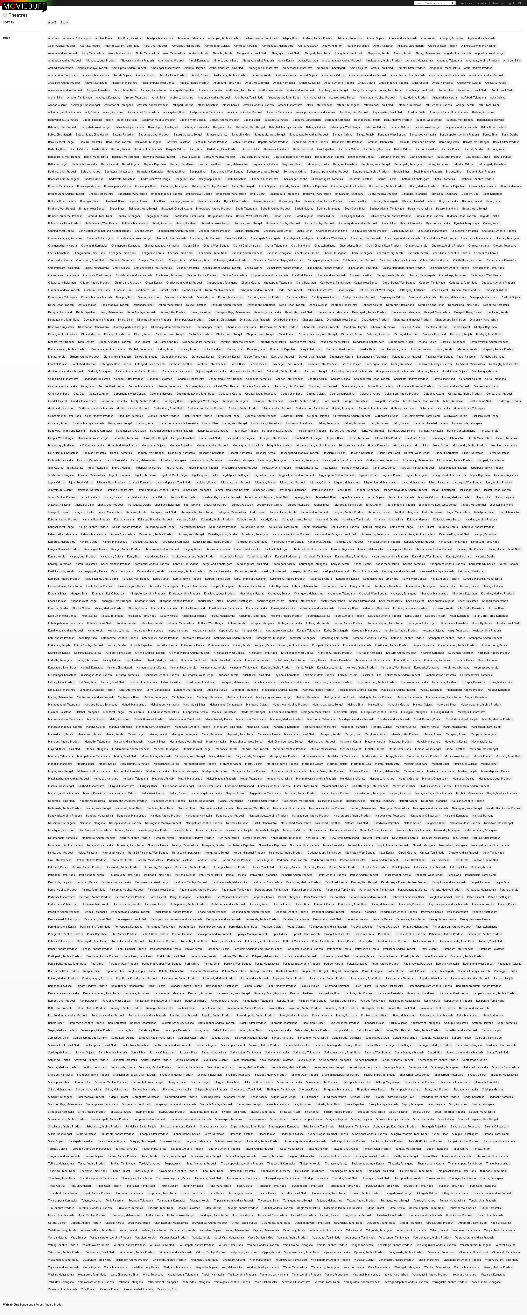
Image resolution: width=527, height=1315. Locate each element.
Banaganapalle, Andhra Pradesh (309, 134)
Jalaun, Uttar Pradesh (292, 482)
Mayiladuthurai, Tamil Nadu (64, 749)
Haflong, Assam (145, 423)
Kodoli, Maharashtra (223, 616)
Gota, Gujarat (331, 401)
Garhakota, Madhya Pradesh (411, 379)
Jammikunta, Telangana (197, 490)
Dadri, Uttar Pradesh (290, 290)
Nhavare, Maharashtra (435, 838)
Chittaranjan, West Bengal (486, 275)
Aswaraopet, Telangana (118, 105)
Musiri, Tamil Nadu (209, 786)
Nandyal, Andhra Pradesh (165, 815)
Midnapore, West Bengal (190, 756)
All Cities (53, 38)
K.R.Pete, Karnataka (432, 653)
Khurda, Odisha (137, 608)
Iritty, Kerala (330, 467)
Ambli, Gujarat (358, 68)
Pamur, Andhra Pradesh (364, 875)
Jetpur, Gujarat (376, 497)
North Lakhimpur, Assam (186, 852)
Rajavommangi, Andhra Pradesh (470, 978)
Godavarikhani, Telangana (260, 393)
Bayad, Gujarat (131, 164)
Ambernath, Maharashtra (297, 68)
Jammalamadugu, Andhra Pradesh (158, 490)
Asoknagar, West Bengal (85, 105)
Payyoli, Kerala (507, 904)
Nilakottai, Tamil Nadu (130, 845)
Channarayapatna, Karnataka (162, 245)
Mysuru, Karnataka (94, 793)
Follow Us (495, 3)
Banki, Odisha (510, 134)
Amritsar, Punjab (145, 75)
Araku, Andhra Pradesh (301, 90)
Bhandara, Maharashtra (264, 179)
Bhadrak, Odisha (93, 179)
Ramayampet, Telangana (169, 993)
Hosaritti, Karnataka (240, 453)
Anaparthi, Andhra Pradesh (64, 83)
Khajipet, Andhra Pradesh (184, 593)
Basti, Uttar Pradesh (449, 157)
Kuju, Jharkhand (134, 660)
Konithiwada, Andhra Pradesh (66, 630)
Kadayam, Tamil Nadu (164, 512)
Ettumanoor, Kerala (341, 356)
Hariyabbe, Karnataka (126, 438)
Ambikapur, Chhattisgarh (331, 68)
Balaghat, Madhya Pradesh (285, 127)
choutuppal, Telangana (278, 282)
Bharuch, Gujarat (386, 179)
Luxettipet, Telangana (245, 690)
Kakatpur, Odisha (187, 519)
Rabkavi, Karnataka (447, 963)
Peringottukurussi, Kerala (475, 919)
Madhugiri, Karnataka (209, 697)
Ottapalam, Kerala (121, 860)
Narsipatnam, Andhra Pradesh (204, 823)
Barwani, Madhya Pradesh (220, 157)
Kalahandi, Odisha (327, 519)
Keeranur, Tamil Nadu (252, 586)
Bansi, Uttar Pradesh (118, 142)
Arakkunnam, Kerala (271, 90)
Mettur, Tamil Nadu (125, 756)
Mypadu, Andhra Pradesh (63, 793)
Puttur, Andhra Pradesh (385, 963)
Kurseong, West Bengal (395, 667)
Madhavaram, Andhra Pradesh (95, 697)
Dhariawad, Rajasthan (61, 327)
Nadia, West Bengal (152, 793)
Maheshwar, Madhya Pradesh (290, 704)
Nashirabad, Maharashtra (296, 823)
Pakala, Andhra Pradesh (384, 860)
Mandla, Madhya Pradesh (497, 719)
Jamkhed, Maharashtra (120, 490)
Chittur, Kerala (153, 282)
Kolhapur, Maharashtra (180, 623)
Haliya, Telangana (328, 423)
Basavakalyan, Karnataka (254, 157)
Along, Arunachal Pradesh (258, 60)
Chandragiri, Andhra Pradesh (402, 238)
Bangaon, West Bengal (392, 134)
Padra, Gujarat (264, 860)
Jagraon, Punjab (391, 475)
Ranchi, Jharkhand (195, 1000)
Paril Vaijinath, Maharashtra (232, 897)
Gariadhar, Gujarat (470, 379)
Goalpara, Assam (99, 393)
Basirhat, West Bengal (361, 157)
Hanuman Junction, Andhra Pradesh (171, 430)
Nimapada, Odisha (213, 845)
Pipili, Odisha (280, 934)
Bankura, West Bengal (61, 142)
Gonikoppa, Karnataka (113, 401)
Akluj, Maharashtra (93, 53)
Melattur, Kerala (374, 749)
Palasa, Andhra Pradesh (343, 867)
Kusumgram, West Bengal (198, 675)
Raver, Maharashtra (211, 1008)
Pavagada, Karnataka (411, 904)
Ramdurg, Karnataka (200, 993)
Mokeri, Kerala (107, 764)
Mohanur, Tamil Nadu (508, 756)
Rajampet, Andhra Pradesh (289, 978)
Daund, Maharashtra (170, 305)
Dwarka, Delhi (367, 349)
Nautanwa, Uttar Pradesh (465, 823)
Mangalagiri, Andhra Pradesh (192, 727)
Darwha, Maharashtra (453, 297)
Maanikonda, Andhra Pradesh (280, 690)
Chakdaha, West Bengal (278, 231)
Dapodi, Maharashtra (230, 297)
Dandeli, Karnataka (149, 297)
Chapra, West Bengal (216, 245)
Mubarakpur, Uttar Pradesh (93, 771)
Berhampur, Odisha (295, 171)
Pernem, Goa (187, 926)
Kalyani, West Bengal (191, 534)
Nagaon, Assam (235, 793)
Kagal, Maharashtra (458, 512)
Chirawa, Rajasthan (361, 275)
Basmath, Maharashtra (392, 157)
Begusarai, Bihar (292, 164)
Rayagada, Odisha (373, 1008)
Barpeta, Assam (496, 149)
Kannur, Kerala (56, 556)
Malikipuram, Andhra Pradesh (379, 712)
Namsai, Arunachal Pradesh (216, 808)
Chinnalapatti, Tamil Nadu (362, 268)
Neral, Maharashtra (254, 838)
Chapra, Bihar (191, 245)
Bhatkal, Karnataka (445, 179)
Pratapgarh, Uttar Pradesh (457, 949)
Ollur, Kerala (386, 852)
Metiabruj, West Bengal (484, 749)
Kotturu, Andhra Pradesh (293, 645)
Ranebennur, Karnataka (224, 1000)
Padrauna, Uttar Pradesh (292, 860)
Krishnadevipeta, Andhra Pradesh (189, 653)
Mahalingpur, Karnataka (164, 704)
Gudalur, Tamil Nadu (480, 401)
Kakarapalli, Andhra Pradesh (155, 519)
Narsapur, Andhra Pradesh (125, 823)
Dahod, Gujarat (345, 290)
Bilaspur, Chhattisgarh (385, 201)
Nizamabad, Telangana (453, 845)
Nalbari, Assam (408, 801)
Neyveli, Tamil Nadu (375, 838)
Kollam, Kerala (237, 623)
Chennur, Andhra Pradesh (247, 253)
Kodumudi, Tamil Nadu (252, 616)
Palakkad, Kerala (58, 867)
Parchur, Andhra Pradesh (130, 897)
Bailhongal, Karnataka (196, 127)
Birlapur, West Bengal (92, 208)
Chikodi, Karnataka (188, 268)
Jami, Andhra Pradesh (499, 482)
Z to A (64, 22)
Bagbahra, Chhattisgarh (307, 120)
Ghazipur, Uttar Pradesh (323, 386)
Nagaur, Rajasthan (400, 793)
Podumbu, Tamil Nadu (194, 941)
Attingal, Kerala (465, 105)
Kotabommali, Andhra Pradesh (119, 638)
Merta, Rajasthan (455, 749)
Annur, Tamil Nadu (125, 90)
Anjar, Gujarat (420, 83)
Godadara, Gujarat (230, 393)
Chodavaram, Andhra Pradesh (184, 282)
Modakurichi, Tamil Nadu (343, 756)
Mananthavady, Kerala (218, 719)
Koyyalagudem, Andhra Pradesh (457, 645)
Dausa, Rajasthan (196, 305)
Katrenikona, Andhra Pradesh (287, 578)
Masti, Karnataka (216, 741)
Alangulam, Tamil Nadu (349, 53)
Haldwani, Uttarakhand (300, 423)
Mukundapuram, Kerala (495, 771)
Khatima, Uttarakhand (362, 601)
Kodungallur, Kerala (318, 616)
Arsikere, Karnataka (182, 97)
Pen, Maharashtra (457, 912)
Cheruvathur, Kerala (60, 260)
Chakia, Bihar (304, 231)
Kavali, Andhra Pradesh (445, 578)
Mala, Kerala (136, 712)
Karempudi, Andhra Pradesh (152, 564)
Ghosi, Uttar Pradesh (380, 386)
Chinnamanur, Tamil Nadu (488, 268)
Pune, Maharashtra (435, 956)
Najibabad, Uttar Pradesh (263, 801)
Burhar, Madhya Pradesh (320, 223)
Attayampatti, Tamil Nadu (379, 105)
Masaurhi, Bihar (156, 741)
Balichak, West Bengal (427, 127)
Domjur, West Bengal (303, 342)
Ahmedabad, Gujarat (217, 46)
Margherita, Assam (376, 734)
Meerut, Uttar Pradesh (255, 749)
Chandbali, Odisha (236, 238)
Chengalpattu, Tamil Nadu (89, 253)
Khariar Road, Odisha (210, 601)
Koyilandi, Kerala (424, 645)
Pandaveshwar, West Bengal (152, 882)
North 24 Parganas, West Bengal (148, 852)
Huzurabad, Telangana (240, 460)
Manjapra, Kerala (406, 727)
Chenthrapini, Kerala (307, 253)
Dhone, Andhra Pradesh (62, 334)
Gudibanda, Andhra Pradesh (96, 408)
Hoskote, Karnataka (361, 453)
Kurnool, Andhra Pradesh (362, 667)
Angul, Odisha (366, 83)
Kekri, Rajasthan (278, 586)
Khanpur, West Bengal (84, 601)
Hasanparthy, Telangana (240, 438)
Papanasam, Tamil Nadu (236, 889)
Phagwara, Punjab (362, 926)
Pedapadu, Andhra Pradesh (291, 912)
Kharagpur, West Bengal (116, 601)
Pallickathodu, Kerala (92, 875)
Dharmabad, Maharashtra (93, 327)
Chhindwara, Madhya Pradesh (398, 260)
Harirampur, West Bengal (93, 438)
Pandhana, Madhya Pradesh (191, 882)
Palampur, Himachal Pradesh (230, 867)
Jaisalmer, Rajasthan (506, 475)
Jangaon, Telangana (368, 490)
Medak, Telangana (97, 749)
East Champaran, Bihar (393, 349)
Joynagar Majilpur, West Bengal (438, 504)
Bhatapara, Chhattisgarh (415, 179)
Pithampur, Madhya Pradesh (446, 934)
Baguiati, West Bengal (460, 120)
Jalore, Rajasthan (439, 482)
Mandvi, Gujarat (95, 727)
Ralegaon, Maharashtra (389, 986)
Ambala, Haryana (194, 68)
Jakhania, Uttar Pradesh (111, 482)
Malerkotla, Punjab (345, 712)
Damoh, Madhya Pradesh (96, 297)
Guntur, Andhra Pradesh (197, 416)
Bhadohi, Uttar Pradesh (481, 171)
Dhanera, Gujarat (312, 319)
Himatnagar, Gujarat (154, 445)
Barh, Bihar (196, 149)
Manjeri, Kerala (430, 727)
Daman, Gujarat (439, 290)
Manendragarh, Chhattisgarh (153, 727)
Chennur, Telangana (279, 253)
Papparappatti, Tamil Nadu (271, 889)
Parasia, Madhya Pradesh (446, 889)
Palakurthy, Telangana (158, 867)
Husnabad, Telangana (173, 460)
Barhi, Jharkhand (303, 149)
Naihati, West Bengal (201, 801)
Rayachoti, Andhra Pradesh (305, 1008)
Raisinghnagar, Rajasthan (97, 978)
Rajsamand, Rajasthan (337, 986)
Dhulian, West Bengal (229, 334)
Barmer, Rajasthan (426, 149)
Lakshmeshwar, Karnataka (440, 675)
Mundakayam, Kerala (352, 778)
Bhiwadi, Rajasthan (453, 186)
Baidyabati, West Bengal (95, 127)
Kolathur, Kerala (126, 623)
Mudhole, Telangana (185, 771)
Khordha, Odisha (58, 608)
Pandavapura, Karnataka (116, 882)
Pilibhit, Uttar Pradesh (155, 934)
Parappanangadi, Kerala (412, 889)
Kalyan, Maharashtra (123, 534)
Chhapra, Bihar (177, 260)
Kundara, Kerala (464, 660)
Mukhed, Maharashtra (387, 771)
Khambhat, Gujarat (279, 593)
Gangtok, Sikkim (317, 379)
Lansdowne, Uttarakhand (201, 682)
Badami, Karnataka (483, 112)
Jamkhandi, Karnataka (89, 490)
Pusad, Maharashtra (267, 963)
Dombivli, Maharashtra (272, 342)
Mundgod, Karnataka (382, 778)
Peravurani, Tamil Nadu (410, 919)
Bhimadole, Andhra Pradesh (348, 186)
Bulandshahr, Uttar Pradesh (64, 223)
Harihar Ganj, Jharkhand (461, 430)
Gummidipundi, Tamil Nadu (64, 416)
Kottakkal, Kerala (167, 645)
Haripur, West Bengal (61, 438)
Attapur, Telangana (348, 105)
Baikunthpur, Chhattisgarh (163, 127)
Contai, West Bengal (366, 282)
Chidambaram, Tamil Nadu (64, 268)
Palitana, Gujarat (481, 867)
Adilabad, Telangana (350, 38)
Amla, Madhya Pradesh (478, 68)
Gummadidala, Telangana (469, 408)
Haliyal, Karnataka (354, 423)
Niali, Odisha (460, 838)
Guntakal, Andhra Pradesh (163, 416)
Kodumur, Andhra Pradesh (286, 616)
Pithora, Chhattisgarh (60, 941)
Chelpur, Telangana (505, 245)
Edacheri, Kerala (421, 349)
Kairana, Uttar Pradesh (96, 519)
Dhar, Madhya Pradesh (375, 319)
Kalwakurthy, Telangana (62, 534)
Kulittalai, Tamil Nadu (194, 660)
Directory (465, 3)
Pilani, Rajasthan (97, 934)
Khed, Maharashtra (390, 601)
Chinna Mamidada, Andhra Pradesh (404, 268)
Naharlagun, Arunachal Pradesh (128, 801)
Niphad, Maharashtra (360, 845)
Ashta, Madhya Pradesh (414, 97)
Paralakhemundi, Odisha (306, 889)
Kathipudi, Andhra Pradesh (64, 578)
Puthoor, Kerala (333, 963)
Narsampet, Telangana (62, 823)
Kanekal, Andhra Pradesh (419, 541)
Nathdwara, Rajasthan (387, 823)
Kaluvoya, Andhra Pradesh (478, 527)
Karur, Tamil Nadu (122, 571)
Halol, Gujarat (401, 423)
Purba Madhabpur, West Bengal (161, 963)
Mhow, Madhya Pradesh (156, 756)
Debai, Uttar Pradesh (292, 305)
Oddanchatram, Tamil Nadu (324, 852)
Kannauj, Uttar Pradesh (470, 549)
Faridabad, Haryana (492, 356)
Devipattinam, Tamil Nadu (63, 319)
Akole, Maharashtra (147, 53)
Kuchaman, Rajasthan (460, 653)
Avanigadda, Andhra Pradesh (244, 112)
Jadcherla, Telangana (61, 475)
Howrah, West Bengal (417, 453)
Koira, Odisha (413, 616)
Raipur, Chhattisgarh (442, 971)
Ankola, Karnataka (495, 83)
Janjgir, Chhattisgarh (444, 490)
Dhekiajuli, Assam (410, 327)
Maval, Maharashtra (428, 741)
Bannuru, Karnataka (90, 142)
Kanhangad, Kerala (95, 549)
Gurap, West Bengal (228, 416)
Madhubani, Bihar (182, 697)
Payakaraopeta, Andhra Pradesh (448, 904)
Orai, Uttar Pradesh (59, 860)
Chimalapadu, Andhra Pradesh (325, 268)
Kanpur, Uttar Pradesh (83, 556)
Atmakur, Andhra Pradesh (258, 105)
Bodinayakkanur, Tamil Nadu (387, 208)
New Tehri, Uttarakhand (344, 838)
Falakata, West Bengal (439, 356)
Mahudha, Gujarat (398, 704)
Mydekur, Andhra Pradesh (435, 786)
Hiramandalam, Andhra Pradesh (315, 445)
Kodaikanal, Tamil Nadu (142, 616)
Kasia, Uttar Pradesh (365, 571)
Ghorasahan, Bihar (353, 386)
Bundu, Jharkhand (186, 223)
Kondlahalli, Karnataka (454, 623)
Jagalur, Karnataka (145, 475)
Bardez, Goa (99, 149)
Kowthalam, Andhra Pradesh (392, 645)
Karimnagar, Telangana (313, 564)
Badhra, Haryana (127, 120)
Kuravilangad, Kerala (329, 667)
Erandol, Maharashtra (174, 356)
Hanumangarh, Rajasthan (131, 430)
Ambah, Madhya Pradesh (92, 68)
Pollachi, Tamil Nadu (295, 941)
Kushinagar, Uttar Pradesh (96, 675)
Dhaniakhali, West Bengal (342, 319)
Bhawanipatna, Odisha (117, 186)
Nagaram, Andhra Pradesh (301, 793)
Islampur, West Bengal (354, 467)
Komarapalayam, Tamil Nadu (385, 623)
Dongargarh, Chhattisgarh (368, 342)
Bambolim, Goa (241, 134)
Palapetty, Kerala (314, 867)
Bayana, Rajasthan (155, 164)
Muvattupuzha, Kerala (335, 786)
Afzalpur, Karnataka (451, 38)
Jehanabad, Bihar (326, 497)
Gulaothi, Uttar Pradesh (373, 408)
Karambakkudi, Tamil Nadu (351, 556)
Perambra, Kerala (357, 919)
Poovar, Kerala (194, 949)
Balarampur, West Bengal (345, 127)
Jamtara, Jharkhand (322, 490)
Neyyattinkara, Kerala (405, 838)
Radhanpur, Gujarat (509, 963)
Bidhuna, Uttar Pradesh (62, 201)
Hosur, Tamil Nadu (389, 453)
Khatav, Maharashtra (333, 601)
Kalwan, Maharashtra (93, 534)
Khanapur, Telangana (403, 593)
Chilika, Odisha (253, 268)
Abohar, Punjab (104, 38)
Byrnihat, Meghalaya (466, 223)
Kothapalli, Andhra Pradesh (407, 638)
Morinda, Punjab (337, 764)
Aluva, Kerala (286, 60)
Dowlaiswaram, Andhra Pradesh (489, 342)
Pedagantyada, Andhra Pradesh (130, 912)
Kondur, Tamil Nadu (508, 623)
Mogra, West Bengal (457, 756)
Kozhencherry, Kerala (494, 645)
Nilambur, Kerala (158, 845)
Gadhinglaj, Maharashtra (503, 364)
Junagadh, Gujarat (58, 512)
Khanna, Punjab (57, 601)
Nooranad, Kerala (113, 852)
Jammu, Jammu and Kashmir (232, 490)
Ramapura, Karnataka (136, 993)
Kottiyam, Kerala (264, 645)
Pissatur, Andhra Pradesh (410, 934)
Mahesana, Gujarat (257, 704)
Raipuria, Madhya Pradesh (474, 971)
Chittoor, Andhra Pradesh (95, 282)
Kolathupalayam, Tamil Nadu (65, 623)
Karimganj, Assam (284, 564)
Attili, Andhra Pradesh (439, 105)
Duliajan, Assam (188, 349)
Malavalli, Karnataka (224, 712)
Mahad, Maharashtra (134, 704)
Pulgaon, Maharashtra (265, 956)
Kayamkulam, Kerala (194, 586)
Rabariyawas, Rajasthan (418, 963)
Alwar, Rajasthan (308, 60)
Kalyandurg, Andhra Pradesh (156, 534)
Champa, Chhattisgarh (100, 238)
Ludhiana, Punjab (217, 690)
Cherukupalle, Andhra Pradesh (451, 253)
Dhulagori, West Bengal (170, 334)
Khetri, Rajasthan (468, 601)
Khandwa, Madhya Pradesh (497, 593)
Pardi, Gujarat (158, 897)
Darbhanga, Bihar (297, 297)
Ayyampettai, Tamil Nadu (388, 112)
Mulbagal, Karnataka (106, 778)
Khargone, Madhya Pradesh (176, 601)
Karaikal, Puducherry (287, 556)
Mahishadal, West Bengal (328, 704)
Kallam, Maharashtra (314, 527)
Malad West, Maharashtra (163, 712)
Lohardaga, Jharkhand (445, 682)
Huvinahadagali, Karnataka (206, 460)
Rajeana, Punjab (503, 978)
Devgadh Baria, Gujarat (468, 312)
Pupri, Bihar (98, 963)
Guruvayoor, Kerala (455, 416)
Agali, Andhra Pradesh (481, 38)
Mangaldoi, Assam (258, 727)
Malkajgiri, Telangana (414, 712)
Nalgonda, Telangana (434, 801)
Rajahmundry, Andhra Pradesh (180, 978)
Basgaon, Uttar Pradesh (329, 157)
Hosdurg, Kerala (266, 453)
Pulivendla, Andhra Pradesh (300, 956)
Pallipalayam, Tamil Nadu (124, 875)
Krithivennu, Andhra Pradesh (335, 653)
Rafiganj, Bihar (92, 971)
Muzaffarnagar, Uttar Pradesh (370, 786)
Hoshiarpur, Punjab (334, 453)
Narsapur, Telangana (92, 823)
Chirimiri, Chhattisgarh (422, 275)
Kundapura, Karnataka (437, 660)
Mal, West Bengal (114, 712)
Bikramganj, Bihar (289, 201)
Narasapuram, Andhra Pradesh (310, 815)
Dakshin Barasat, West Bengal (377, 290)
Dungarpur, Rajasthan (283, 349)
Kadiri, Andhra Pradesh (315, 512)
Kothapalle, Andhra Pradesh (370, 638)
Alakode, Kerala (198, 53)
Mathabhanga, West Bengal (246, 741)
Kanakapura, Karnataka (175, 541)
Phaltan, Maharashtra (416, 926)
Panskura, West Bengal (161, 889)
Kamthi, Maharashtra (115, 541)
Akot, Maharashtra (174, 53)
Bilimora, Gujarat (472, 201)
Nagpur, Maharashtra (92, 801)
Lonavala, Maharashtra (61, 690)
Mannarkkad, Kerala (89, 734)
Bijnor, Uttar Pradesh (236, 201)
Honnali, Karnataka (121, 453)
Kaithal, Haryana (124, 519)
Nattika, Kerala (412, 823)
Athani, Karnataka (208, 105)
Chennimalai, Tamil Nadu (212, 253)
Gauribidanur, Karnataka (62, 386)
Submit (480, 3)
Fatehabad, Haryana (84, 364)
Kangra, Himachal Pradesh (64, 549)
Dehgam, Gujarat (372, 305)
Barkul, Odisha (403, 149)
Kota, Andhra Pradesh (61, 638)
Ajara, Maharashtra (358, 46)
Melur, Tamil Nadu (400, 749)
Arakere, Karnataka (210, 90)
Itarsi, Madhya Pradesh (453, 467)
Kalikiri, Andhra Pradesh (126, 527)
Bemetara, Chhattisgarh (119, 171)
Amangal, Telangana (449, 60)
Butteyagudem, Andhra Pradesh (358, 223)
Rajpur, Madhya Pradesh (281, 986)
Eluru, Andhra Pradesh (117, 356)
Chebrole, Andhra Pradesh (448, 245)
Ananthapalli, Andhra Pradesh (447, 75)
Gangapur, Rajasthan (160, 379)
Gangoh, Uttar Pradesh (289, 379)
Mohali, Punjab (482, 756)
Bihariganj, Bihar (90, 201)
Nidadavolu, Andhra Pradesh (65, 845)
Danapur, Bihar (125, 297)
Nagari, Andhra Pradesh (336, 793)
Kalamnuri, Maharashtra (388, 519)
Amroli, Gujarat (200, 75)
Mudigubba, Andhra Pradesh (249, 771)
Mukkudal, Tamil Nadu (440, 771)
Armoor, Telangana (136, 97)
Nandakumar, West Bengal (253, 808)
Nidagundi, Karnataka (100, 845)
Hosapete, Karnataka (211, 453)
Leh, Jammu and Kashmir (294, 682)
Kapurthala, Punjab (231, 556)
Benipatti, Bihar (176, 171)
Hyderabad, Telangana (304, 460)
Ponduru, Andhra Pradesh (393, 941)
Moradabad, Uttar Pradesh (200, 764)
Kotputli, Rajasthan (142, 645)
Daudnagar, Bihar (143, 305)
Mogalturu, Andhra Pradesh (423, 756)
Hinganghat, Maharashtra (248, 445)
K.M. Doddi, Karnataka (471, 608)
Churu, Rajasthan (306, 282)
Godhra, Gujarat (316, 393)
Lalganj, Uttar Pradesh (61, 682)
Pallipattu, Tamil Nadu (157, 875)
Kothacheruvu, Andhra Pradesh (233, 638)
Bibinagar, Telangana (414, 194)
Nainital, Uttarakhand (230, 801)
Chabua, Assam (144, 231)
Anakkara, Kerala (286, 75)
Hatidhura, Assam (416, 438)
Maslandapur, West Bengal (186, 741)
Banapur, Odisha (342, 134)
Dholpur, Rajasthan (485, 327)
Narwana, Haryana (237, 823)
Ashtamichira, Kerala (445, 97)
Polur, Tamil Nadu (323, 941)
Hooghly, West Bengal (150, 453)
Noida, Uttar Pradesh (60, 852)
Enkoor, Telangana (146, 356)
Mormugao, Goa (361, 764)
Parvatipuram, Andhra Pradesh (368, 897)
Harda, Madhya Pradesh (311, 430)
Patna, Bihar (303, 904)
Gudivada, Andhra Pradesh (133, 408)
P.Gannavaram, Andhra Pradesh (328, 926)
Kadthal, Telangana (406, 512)
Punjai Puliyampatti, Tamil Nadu (67, 963)
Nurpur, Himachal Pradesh (249, 852)
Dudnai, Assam (165, 349)
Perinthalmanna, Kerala (62, 926)
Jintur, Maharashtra (215, 504)
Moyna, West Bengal (60, 771)
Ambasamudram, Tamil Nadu (226, 68)
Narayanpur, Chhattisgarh (425, 815)
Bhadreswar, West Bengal (155, 179)
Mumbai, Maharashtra (279, 778)
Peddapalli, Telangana (362, 912)
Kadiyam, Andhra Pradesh (348, 512)
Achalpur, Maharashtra (160, 38)
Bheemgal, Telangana (174, 186)
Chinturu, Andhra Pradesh (202, 275)
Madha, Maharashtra (60, 697)
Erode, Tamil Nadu (255, 356)
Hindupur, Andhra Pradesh (213, 445)
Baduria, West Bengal (193, 120)
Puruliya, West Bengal (237, 963)
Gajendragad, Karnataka (177, 371)
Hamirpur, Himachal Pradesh (431, 423)
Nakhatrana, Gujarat (330, 801)
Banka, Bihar (490, 134)
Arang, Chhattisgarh (364, 90)
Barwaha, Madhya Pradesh (159, 157)
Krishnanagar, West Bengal (297, 653)
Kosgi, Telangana (458, 630)
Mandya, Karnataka (120, 727)
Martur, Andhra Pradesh (128, 741)
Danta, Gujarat (205, 297)
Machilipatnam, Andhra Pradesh (357, 690)
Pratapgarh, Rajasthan (491, 949)
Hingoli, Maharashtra (279, 445)
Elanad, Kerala (56, 356)
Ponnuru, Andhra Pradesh (97, 949)
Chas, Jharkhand (300, 245)
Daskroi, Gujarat (511, 297)
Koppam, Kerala (228, 630)
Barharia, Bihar (251, 149)
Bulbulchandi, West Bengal (101, 223)
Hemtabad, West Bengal (123, 445)
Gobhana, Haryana (161, 393)
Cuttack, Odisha (169, 290)
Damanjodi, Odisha (496, 290)
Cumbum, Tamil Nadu (97, 290)
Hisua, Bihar (422, 445)
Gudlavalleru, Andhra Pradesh (206, 408)
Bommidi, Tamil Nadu (100, 216)
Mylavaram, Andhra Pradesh (472, 786)
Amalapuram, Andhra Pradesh (384, 60)
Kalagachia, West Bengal (297, 519)
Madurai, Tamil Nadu (409, 697)
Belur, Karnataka (90, 171)
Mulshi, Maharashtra (190, 778)
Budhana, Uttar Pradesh (461, 216)
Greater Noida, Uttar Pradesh (421, 401)
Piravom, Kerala (364, 934)
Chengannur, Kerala (152, 253)
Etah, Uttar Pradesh (283, 356)
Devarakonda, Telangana (333, 312)
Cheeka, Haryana (478, 245)
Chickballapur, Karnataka (468, 260)
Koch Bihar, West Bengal (62, 616)
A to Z (52, 22)
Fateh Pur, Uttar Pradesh (211, 364)
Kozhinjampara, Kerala (87, 653)
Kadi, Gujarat (257, 512)
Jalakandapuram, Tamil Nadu (173, 482)
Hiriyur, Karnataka (378, 445)
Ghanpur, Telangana (169, 386)
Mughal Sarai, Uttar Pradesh (327, 771)
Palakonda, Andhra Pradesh (123, 867)
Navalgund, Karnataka (61, 830)
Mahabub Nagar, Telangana (100, 704)
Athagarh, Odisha (183, 105)
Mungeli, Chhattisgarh (435, 778)
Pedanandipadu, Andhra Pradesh (250, 912)
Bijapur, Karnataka (209, 201)
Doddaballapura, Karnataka (199, 342)
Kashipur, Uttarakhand (336, 571)
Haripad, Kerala (489, 430)
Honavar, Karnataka (94, 453)
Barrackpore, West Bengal (64, 157)
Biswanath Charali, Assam (176, 208)
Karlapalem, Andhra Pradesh (447, 564)
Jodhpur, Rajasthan (242, 504)
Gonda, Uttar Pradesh (499, 393)
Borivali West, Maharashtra (252, 216)
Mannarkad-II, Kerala (60, 734)
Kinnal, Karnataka (256, 608)
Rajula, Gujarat (362, 986)
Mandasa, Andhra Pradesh (394, 719)
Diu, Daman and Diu (166, 342)
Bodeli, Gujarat (304, 208)
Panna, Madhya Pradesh (62, 889)
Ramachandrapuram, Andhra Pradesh (478, 986)
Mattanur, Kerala (375, 741)
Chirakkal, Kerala (302, 275)
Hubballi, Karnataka (446, 453)
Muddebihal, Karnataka (128, 771)
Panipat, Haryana (480, 882)
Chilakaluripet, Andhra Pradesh (222, 268)
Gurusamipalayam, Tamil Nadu (421, 416)
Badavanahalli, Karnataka (63, 120)
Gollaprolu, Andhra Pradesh (465, 393)
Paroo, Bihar (337, 897)
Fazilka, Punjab (259, 364)
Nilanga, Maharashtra (185, 845)
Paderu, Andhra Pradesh (236, 860)
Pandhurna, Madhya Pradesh (303, 882)
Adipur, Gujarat (376, 38)
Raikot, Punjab (417, 971)
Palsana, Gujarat (185, 875)
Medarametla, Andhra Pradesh (130, 749)
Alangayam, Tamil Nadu (286, 53)
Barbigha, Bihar (57, 149)
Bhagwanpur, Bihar (210, 179)
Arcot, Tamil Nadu (502, 90)
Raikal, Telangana (372, 971)
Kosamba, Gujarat (433, 630)
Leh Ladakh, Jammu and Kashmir (333, 682)
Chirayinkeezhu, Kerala (390, 275)
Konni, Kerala (96, 630)
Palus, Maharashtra (210, 875)
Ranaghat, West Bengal (117, 1000)
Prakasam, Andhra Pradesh (399, 949)
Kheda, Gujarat (415, 601)
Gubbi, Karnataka (453, 401)
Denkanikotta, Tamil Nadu (463, 305)
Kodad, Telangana (112, 616)
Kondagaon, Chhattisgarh (422, 623)
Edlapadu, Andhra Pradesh (498, 349)
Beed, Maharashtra (236, 164)
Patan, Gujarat (475, 897)
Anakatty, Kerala (262, 75)
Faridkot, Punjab (58, 364)
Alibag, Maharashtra (428, 53)
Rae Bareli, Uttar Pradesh (63, 971)
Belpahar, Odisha (463, 164)
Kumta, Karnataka (340, 660)
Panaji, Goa (454, 875)
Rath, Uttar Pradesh (60, 1008)
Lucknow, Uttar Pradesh (188, 690)
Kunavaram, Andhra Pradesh (373, 660)
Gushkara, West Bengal (485, 416)
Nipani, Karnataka (333, 845)
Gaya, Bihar (88, 386)
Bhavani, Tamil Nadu (60, 186)
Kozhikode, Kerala (59, 653)
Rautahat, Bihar (187, 1008)
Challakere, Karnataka (464, 231)
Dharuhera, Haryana (355, 327)
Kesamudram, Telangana (420, 586)
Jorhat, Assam (374, 504)
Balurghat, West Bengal (188, 134)
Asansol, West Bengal (342, 97)
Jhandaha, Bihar (85, 504)
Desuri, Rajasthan (201, 312)
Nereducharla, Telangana (286, 838)
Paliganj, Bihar (458, 867)
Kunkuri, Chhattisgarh (120, 667)
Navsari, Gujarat (124, 830)
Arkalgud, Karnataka (108, 97)
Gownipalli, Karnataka (386, 401)
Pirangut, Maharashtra (337, 934)
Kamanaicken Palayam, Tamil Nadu (336, 534)
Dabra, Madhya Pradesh (219, 290)
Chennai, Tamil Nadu (180, 253)
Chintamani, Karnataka (169, 275)
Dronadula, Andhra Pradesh (108, 349)
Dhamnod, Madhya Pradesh (154, 319)
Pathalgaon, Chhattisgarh (63, 904)
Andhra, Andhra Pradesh (194, 83)
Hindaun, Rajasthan (181, 445)
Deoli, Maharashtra (111, 312)
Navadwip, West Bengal (498, 823)
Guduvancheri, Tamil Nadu (312, 408)
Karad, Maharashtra (259, 556)
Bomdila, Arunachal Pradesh (65, 216)
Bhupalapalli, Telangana (284, 194)
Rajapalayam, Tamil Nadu (366, 978)
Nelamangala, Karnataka (63, 838)
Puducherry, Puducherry (138, 956)
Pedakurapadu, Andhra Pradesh (173, 912)
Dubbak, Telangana (141, 349)
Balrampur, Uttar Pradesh (154, 134)
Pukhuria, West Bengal (234, 956)
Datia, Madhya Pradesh (115, 305)
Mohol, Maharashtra (60, 764)
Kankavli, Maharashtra (247, 549)
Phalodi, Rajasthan (388, 926)
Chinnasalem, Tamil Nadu (63, 275)
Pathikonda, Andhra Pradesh (228, 904)
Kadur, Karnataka (432, 512)
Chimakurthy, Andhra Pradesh (284, 268)
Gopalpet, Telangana (235, 401)
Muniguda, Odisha (463, 778)
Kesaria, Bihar (448, 586)
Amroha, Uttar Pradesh (173, 75)
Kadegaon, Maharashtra (231, 512)
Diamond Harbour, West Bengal (318, 334)
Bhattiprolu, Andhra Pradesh (477, 179)
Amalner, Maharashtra (419, 60)
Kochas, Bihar (496, 608)
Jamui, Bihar (344, 490)
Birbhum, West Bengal (61, 208)
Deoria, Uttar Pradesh (173, 312)
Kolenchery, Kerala (151, 623)
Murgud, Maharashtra (121, 786)
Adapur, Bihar (290, 38)
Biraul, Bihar (493, 201)
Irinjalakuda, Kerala (306, 467)
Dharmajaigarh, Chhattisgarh (130, 327)
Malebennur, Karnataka (283, 712)
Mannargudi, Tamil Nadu (486, 727)
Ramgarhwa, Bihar (329, 993)
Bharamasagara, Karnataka (327, 179)
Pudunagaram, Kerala (204, 956)
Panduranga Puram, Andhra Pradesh (404, 882)
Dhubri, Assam (142, 334)
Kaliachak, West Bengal (447, 519)
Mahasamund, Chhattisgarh (226, 704)
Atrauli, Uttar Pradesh (319, 105)
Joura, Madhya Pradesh (401, 504)
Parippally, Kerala (263, 897)
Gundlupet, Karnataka (130, 416)
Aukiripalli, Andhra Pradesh (64, 112)
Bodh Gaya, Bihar (355, 208)
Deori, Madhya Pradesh (141, 312)
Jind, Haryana (192, 504)
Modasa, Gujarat (372, 756)
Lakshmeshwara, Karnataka (476, 675)
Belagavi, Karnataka (345, 164)
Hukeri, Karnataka (472, 453)
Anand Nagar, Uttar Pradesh (408, 75)
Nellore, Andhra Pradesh (135, 838)
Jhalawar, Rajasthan (59, 504)
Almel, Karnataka (199, 60)
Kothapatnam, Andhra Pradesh (446, 638)
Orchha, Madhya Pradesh (91, 860)
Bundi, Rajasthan (162, 223)
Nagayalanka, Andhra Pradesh (433, 793)
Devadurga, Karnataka (267, 312)
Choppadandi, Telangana (222, 282)
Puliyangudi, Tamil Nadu (335, 956)
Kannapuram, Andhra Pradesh (434, 549)
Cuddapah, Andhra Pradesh (498, 282)
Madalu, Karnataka (431, 690)
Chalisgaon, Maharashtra (432, 231)
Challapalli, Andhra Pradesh (499, 231)
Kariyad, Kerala (340, 564)
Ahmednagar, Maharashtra (278, 46)
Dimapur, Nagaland (434, 334)
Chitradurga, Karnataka (452, 275)
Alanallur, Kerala (222, 53)
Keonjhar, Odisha (360, 586)
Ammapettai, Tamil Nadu (63, 75)
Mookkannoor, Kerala (166, 764)
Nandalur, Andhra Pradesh (289, 808)
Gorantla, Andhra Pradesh (303, 401)
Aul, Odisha (92, 112)
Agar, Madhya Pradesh (62, 46)
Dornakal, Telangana (453, 342)
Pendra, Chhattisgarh (484, 912)
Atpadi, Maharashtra (290, 105)
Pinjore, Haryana (182, 934)
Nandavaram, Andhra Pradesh (327, 808)
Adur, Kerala (428, 38)
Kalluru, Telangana (374, 527)
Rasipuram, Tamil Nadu (490, 1000)
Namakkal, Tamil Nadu (128, 808)
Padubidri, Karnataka (323, 860)
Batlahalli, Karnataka (84, 164)
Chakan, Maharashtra (247, 231)
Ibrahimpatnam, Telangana (382, 460)
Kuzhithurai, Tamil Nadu (257, 675)
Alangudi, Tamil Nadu (318, 53)
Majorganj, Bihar (446, 704)
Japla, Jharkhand (90, 497)
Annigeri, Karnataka (98, 90)
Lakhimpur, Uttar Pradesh (318, 675)
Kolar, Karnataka (459, 616)
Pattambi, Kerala (324, 904)
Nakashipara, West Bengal (298, 801)
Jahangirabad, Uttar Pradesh (449, 475)
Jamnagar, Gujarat (263, 490)
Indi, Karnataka (174, 467)
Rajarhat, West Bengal (433, 978)
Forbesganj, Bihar (376, 364)
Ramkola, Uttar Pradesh (359, 993)
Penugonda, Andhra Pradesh (223, 919)
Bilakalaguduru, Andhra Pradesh (323, 201)
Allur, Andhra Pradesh (171, 60)
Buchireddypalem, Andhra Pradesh (390, 216)
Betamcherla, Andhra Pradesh (371, 171)
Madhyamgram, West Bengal (273, 697)
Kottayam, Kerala (218, 645)
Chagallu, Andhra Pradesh (214, 231)
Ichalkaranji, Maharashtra (418, 460)
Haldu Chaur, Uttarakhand (266, 423)
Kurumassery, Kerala (486, 667)
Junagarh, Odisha (84, 512)
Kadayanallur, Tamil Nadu (197, 512)
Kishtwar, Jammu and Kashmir (411, 608)
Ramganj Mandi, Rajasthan (270, 993)
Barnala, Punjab (451, 149)
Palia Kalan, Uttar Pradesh (430, 867)
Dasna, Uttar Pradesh (61, 305)
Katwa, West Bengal (414, 578)
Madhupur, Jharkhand (239, 697)
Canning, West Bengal (61, 231)
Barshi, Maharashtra (96, 157)
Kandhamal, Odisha (319, 541)
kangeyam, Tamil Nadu (485, 541)
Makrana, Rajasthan (59, 712)
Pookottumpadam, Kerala (165, 949)
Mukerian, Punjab (359, 771)
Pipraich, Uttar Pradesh (306, 934)
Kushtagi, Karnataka (128, 675)
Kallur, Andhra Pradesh (345, 527)
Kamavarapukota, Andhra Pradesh (414, 534)
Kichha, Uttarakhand (193, 608)
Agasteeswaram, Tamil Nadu (122, 46)
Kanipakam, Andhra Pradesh (163, 549)
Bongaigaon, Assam (157, 216)
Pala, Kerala (461, 860)
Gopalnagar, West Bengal (203, 401)
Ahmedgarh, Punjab (246, 46)
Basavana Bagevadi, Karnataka (292, 157)
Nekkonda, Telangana (447, 830)
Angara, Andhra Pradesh (339, 83)
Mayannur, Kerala (481, 741)
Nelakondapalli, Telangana (481, 830)
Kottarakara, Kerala (192, 645)
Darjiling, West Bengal (325, 297)
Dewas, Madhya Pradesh (99, 319)
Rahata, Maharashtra (171, 971)
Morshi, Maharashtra (387, 764)
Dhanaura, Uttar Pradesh (255, 319)
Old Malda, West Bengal (360, 852)
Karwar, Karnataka (220, 571)
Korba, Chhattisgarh (336, 630)
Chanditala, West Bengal (332, 238)
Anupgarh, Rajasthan (182, 90)
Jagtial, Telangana (416, 475)
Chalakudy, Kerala (402, 231)
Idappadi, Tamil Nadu (491, 460)
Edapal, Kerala (443, 349)
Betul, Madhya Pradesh (428, 171)
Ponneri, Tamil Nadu (491, 941)
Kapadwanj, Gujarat (156, 556)
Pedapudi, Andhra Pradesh (328, 912)
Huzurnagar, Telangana (272, 460)
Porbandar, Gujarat (218, 949)
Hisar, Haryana (402, 445)
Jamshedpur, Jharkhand (292, 490)
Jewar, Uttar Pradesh (401, 497)
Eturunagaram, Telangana (372, 356)
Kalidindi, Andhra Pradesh (481, 519)
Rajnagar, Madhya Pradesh (186, 986)
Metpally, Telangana (60, 756)
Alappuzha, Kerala (378, 53)
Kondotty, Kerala (482, 623)
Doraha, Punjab (427, 342)
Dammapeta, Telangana (62, 297)
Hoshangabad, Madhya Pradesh (299, 453)
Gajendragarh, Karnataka (211, 371)
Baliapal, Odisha (399, 127)
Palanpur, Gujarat (290, 867)
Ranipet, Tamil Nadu (372, 1000)
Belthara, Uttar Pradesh (62, 171)
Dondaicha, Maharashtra (334, 342)
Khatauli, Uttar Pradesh (302, 601)
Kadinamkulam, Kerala (283, 512)
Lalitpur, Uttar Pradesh (143, 682)
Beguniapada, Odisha (265, 164)
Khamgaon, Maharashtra (309, 593)
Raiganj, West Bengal (315, 971)
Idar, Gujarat (55, 467)
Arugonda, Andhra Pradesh (214, 97)
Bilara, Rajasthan (357, 201)
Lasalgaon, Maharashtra (234, 682)
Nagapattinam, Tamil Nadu (265, 793)
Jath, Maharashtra (137, 497)
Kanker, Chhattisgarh (277, 549)
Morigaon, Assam (312, 764)
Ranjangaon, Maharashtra (404, 1000)
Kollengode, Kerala (318, 623)
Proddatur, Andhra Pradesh (102, 956)
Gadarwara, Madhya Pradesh (434, 364)
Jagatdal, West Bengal (174, 475)
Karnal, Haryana (509, 564)
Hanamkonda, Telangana (467, 423)
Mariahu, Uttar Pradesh (405, 734)
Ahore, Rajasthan (308, 46)
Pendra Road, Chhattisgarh (64, 919)
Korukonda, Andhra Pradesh (401, 630)
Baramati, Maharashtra (380, 142)
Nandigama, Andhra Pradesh (430, 808)
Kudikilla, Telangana (60, 660)
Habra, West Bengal (120, 423)
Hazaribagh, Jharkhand (61, 445)
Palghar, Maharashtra (375, 867)
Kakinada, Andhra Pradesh (217, 519)
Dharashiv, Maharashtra (484, 319)
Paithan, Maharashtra (352, 860)
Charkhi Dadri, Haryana (247, 245)
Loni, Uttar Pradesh (130, 690)
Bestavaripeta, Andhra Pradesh (330, 171)
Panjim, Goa (502, 882)
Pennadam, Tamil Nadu (98, 919)
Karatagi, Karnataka (59, 564)
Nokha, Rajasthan (88, 852)
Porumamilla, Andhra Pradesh (305, 949)
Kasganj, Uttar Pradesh (304, 571)
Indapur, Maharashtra (148, 467)
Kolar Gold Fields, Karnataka (490, 616)
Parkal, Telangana (289, 897)
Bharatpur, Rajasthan (360, 179)
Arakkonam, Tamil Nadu (240, 90)
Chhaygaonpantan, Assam (323, 260)
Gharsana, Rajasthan (198, 386)
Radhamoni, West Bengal (478, 963)
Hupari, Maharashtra (143, 460)
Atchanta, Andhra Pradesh (152, 105)
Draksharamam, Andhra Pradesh (67, 349)
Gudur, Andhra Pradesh (277, 408)
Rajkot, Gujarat (156, 986)
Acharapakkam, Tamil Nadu (261, 38)
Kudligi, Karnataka (87, 660)
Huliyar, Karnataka (498, 453)
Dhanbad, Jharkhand (286, 319)
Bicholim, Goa (470, 194)
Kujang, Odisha (112, 660)
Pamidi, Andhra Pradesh (331, 875)
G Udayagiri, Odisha (509, 401)
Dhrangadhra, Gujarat (117, 334)
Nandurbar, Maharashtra (131, 815)
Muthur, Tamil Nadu (306, 786)
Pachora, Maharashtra (150, 860)
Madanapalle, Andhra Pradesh (465, 690)
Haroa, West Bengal (155, 438)
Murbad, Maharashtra (91, 786)
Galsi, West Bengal (315, 371)
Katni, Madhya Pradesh (187, 578)
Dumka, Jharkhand (212, 349)
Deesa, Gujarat (318, 305)
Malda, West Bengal (253, 712)
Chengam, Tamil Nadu (122, 253)
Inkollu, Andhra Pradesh (276, 467)
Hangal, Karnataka (101, 430)
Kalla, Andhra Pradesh (222, 527)
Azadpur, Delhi (416, 112)
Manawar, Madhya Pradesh (286, 719)
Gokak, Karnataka (370, 393)
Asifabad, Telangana (473, 97)
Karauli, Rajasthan (86, 564)
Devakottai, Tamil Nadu (299, 312)
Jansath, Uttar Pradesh (497, 490)
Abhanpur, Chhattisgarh (77, 38)
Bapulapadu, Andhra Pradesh (310, 142)
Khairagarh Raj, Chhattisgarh (109, 593)
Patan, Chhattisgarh (499, 897)
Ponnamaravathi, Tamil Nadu (457, 941)
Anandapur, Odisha (333, 75)
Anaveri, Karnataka (96, 83)
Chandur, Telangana (507, 238)
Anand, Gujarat (309, 75)
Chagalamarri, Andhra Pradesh (176, 231)
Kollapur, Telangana (262, 623)
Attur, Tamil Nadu (489, 105)
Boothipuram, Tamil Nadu (188, 216)
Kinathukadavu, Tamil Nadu (225, 608)
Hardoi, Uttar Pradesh (343, 430)
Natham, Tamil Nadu (357, 823)
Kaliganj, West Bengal (61, 527)
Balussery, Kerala (216, 134)
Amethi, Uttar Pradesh (412, 68)
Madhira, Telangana (156, 697)
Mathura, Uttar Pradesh (322, 741)
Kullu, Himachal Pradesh (226, 660)
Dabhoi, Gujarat (191, 290)
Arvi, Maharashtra (314, 97)
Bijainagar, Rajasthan (182, 201)
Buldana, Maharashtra (135, 223)
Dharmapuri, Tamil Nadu (241, 327)
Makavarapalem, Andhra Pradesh (481, 704)
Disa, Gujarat (142, 342)
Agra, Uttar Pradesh (156, 46)
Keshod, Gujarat (469, 586)
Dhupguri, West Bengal (260, 334)
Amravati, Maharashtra (95, 75)
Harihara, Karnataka (431, 430)
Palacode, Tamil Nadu (486, 860)
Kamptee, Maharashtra (62, 541)
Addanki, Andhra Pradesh (318, 38)
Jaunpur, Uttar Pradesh (184, 497)
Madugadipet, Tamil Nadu (339, 697)
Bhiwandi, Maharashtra (482, 186)
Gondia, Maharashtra (83, 401)
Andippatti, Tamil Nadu (227, 83)
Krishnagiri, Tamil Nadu (263, 653)
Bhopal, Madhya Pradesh (166, 194)
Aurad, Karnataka (113, 112)
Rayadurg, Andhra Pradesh (341, 1008)
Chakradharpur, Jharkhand (331, 231)
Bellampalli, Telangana (408, 164)
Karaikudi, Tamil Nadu (317, 556)
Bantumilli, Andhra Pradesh (211, 142)
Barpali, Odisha (474, 149)
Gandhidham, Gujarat (455, 371)
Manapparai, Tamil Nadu (251, 719)
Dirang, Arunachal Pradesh (115, 342)
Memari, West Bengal (428, 749)
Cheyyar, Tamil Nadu (151, 260)
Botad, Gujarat (304, 216)
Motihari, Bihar (440, 764)
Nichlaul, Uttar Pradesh (486, 838)
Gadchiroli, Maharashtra (470, 364)
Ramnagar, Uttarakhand (421, 993)
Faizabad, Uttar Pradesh (407, 356)
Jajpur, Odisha (56, 482)
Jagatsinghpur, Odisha (205, 475)
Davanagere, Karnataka (261, 305)
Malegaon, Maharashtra (315, 712)
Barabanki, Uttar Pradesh (347, 142)
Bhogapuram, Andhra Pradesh (66, 194)
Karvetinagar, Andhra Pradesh (187, 571)
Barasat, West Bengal (476, 142)
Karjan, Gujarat (362, 564)
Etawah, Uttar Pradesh (312, 356)
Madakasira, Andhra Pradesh (398, 690)
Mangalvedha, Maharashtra (319, 727)
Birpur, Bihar (117, 208)
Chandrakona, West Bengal (440, 238)
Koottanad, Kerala (118, 630)
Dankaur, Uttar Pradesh (179, 297)
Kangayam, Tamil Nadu (453, 541)
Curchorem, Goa (145, 290)
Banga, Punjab (365, 134)
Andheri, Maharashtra (124, 83)
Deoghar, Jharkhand (60, 312)
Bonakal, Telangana (129, 216)
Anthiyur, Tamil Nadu (153, 90)
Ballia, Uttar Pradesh (493, 127)
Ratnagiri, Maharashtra (159, 1008)
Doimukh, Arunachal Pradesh (237, 342)
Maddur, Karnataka (499, 690)
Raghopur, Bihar (114, 971)
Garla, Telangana (495, 379)
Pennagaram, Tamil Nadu (132, 919)
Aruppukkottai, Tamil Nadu (284, 97)
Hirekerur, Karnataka (351, 445)
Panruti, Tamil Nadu (93, 889)
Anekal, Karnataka (284, 83)
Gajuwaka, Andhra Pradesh (246, 371)
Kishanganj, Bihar (348, 608)
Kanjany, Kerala (193, 549)
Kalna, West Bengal (402, 527)
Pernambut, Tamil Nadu (161, 926)
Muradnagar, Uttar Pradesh (495, 778)
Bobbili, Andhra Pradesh (275, 208)
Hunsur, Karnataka (116, 460)
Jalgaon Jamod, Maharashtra (381, 482)
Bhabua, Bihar (454, 171)
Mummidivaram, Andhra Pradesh (316, 778)
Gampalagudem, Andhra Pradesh (351, 371)
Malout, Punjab (96, 719)
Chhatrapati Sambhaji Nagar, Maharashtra (278, 260)
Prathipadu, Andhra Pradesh (65, 956)
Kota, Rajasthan (88, 638)
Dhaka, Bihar (125, 319)
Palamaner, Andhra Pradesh (192, 867)
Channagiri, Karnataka (94, 245)
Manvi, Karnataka (212, 734)
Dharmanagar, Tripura (209, 327)
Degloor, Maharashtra (344, 305)
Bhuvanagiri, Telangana (349, 194)
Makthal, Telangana (87, 712)
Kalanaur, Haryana (418, 519)
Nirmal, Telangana (424, 845)
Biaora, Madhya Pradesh (383, 194)
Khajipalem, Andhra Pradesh (148, 593)
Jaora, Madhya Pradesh (62, 497)
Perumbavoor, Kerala (212, 926)
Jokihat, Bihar (321, 504)
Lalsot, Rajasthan (171, 682)
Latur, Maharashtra (264, 682)
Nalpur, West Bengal (98, 808)
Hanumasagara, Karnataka (212, 430)
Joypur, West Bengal (474, 504)
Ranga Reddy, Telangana (258, 1000)
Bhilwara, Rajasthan (315, 186)
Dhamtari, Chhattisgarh (222, 319)
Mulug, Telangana (251, 778)
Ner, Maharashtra (228, 838)
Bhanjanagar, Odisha (295, 179)
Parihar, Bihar (203, 897)
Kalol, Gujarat (426, 527)
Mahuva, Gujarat (423, 704)
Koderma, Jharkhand (194, 616)
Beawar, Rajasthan (209, 164)
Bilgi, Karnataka (448, 201)
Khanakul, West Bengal (373, 593)
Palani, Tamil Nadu (264, 867)
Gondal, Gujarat (57, 401)
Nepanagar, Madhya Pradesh (196, 838)
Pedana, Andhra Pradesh (211, 912)
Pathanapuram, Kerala (127, 904)
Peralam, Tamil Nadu (296, 919)
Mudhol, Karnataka (157, 771)
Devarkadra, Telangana (406, 312)
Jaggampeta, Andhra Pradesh (336, 475)
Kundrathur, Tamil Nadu (62, 667)
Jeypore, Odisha (428, 497)
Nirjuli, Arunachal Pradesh (393, 845)
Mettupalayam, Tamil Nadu (93, 756)
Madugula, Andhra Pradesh (375, 697)
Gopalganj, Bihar (173, 401)
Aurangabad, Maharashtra (143, 112)
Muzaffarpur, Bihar (404, 786)
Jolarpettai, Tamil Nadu (348, 504)
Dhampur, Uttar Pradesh (189, 319)
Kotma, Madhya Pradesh (89, 645)
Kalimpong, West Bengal (160, 527)
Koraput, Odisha (252, 630)
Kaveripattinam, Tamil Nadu (65, 586)
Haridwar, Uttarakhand (401, 430)
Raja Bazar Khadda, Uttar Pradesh (136, 978)
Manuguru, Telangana (184, 734)
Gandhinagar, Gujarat (484, 371)
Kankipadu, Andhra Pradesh (310, 549)
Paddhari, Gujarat (207, 860)
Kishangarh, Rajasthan (376, 608)
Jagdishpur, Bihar (265, 475)
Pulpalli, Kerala (388, 956)
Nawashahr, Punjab (267, 830)
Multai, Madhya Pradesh (221, 778)
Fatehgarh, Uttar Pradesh (115, 364)
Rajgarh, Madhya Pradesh (91, 986)
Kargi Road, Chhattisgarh (217, 564)
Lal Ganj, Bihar (88, 682)
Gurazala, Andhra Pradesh (260, 416)
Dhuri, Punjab (286, 334)
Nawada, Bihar (183, 830)
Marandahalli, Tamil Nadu (299, 734)
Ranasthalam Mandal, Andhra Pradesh (158, 1000)
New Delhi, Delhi (316, 838)
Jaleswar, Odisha (320, 482)
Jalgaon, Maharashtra (347, 482)
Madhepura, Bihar (128, 697)
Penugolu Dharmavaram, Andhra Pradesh (177, 919)
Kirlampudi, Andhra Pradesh (317, 608)
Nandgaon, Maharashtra (394, 808)
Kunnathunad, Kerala (213, 667)
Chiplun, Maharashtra (234, 275)
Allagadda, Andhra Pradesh (65, 60)
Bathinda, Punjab (58, 164)
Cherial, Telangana (335, 253)
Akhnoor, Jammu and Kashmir (479, 46)
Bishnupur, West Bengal (143, 208)
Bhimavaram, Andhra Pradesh (387, 186)
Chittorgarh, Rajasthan (128, 282)
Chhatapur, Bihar (200, 260)
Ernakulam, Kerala (229, 356)
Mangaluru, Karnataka (286, 727)
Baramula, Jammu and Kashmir (416, 142)
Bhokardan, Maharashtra (132, 194)
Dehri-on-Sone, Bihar (431, 305)
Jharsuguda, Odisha (139, 504)
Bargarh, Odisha (175, 149)
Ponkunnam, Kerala (424, 941)
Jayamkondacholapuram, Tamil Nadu (267, 497)
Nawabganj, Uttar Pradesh (154, 830)
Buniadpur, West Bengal (216, 223)
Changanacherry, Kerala (62, 245)
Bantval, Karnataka (243, 142)
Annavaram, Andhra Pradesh (65, 90)
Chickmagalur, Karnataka (501, 260)
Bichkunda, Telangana (444, 194)
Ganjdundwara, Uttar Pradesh (372, 379)
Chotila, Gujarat (250, 282)
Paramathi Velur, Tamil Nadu (376, 889)
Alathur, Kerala (402, 53)
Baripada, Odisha (349, 149)
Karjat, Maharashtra (387, 564)
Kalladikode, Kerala (252, 527)
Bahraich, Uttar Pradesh (62, 127)
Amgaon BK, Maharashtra (444, 68)
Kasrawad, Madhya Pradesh (437, 571)
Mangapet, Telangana (354, 727)
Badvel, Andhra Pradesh (224, 120)
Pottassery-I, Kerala (367, 949)
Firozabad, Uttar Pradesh (322, 364)
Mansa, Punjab (136, 734)
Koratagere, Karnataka (279, 630)
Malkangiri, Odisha (442, 712)
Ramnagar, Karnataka (390, 993)
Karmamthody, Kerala (482, 564)
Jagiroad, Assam (368, 475)
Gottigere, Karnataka (355, 401)
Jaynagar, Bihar (303, 497)
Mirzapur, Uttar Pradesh (283, 756)
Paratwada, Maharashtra (481, 889)
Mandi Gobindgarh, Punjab (462, 719)
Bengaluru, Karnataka (150, 171)
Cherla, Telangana (362, 253)
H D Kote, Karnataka (92, 445)
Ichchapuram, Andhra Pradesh (455, 460)
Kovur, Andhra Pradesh (357, 645)
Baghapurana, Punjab (367, 120)
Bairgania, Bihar (222, 127)
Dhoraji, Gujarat (90, 334)
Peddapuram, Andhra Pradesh (398, 912)
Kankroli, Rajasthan (342, 549)
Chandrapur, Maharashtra (476, 238)
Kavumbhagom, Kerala (131, 586)
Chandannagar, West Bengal (134, 238)
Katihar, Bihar (161, 578)
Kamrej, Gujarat (89, 541)
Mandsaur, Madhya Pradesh (65, 727)
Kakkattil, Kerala (247, 519)
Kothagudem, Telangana (270, 638)
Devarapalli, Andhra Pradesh (369, 312)
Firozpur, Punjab (351, 364)
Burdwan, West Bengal (248, 223)
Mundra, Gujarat (408, 778)
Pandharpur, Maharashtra (267, 882)
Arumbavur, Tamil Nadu (249, 97)
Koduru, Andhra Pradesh (349, 616)
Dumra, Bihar (235, 349)
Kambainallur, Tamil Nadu (454, 534)
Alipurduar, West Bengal (489, 53)
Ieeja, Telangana (97, 467)
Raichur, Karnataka (287, 971)
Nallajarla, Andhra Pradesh (467, 801)
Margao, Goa (352, 734)
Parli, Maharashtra (315, 897)
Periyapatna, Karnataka (128, 926)
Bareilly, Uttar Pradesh (148, 149)
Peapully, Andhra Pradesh (63, 912)
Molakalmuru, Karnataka (134, 764)
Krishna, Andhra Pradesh (150, 653)
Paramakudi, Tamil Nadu (340, 889)
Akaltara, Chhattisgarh (411, 46)
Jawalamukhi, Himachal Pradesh (221, 497)
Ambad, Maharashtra (60, 68)
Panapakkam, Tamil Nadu (480, 875)
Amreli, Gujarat (123, 75)
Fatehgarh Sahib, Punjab (150, 364)
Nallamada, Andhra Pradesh (65, 808)
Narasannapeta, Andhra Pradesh (268, 815)
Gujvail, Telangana (343, 408)
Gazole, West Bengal (112, 386)
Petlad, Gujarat (295, 926)
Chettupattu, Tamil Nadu (90, 260)
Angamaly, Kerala (309, 83)
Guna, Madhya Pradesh (99, 416)
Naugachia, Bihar (435, 823)
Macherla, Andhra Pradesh (318, 690)
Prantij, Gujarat (428, 949)
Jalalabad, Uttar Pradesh (236, 482)
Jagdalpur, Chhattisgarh (236, 475)
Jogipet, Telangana (298, 504)
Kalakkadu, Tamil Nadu (356, 519)
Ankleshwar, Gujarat (469, 83)
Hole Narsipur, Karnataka (63, 453)
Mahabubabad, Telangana (64, 704)
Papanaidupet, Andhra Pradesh (198, 889)
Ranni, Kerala (432, 1000)
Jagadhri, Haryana (120, 475)
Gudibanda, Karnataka (61, 408)
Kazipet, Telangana (222, 586)
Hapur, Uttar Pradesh (245, 430)
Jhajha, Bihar (483, 497)
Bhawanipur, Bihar (145, 186)
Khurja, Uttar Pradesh (164, 608)
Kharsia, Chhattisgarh (239, 601)
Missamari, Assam (313, 756)
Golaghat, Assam (434, 393)
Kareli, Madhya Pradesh (115, 564)
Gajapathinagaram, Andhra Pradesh (136, 371)
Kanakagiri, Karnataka (144, 541)
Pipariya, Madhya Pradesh (252, 934)
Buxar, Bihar (389, 223)
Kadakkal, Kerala (136, 512)
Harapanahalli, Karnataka (277, 430)
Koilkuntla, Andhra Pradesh (384, 616)
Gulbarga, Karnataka (403, 408)
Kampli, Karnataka (485, 534)
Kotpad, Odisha (117, 645)
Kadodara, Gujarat (379, 512)
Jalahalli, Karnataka (140, 482)
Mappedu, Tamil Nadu (240, 734)
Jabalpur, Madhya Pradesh (487, 467)
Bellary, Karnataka (438, 164)
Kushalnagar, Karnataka (62, 675)
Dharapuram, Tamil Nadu (450, 319)
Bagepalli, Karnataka (337, 120)
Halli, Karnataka (379, 423)
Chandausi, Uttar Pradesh (205, 238)
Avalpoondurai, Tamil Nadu (206, 112)
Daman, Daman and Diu (466, 290)
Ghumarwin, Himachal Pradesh (415, 386)
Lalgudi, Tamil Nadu (113, 682)
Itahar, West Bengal (384, 467)
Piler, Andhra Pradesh (124, 934)
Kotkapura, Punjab (59, 645)
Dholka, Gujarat (461, 327)
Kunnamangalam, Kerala (151, 667)
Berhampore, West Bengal (263, 171)
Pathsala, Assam (259, 904)
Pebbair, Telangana (95, 912)
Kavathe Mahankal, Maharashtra (482, 578)
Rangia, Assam (285, 1000)
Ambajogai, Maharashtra (165, 68)
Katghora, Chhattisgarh (471, 571)
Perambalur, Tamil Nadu (327, 919)
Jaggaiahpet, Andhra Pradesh (297, 475)
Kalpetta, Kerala (448, 527)
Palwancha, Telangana (263, 875)
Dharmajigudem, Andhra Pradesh (171, 327)
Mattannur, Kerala (350, 741)
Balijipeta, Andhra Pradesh (461, 127)
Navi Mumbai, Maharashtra (95, 830)
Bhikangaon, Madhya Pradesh (209, 186)
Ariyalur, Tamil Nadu (79, 97)
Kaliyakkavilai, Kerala (192, 527)
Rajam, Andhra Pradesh (254, 978)
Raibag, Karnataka (261, 971)
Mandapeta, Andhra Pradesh (356, 719)
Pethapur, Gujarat (272, 926)
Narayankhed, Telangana (390, 815)
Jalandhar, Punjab (265, 482)
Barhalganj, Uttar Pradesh (222, 149)
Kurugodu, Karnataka (426, 667)
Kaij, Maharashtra (509, 512)
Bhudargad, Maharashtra (231, 194)
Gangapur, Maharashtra (190, 379)
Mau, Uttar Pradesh (400, 741)
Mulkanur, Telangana (135, 778)
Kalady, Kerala (269, 519)
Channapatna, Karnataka (125, 245)
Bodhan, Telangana (328, 208)
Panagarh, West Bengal (429, 875)
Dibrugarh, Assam (352, 334)
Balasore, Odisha (375, 127)
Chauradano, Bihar (351, 245)
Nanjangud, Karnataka (199, 815)
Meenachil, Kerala (226, 749)
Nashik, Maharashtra (265, 823)
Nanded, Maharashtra (363, 808)
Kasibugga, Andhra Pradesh (399, 571)
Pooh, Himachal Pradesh (131, 949)
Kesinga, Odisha (493, 586)
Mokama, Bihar (85, 764)
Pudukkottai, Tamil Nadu (171, 956)
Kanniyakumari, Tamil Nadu (505, 549)
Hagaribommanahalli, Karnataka (179, 423)
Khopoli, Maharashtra (495, 601)
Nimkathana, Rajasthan (272, 845)
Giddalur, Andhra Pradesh (454, 386)
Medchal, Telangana (166, 749)
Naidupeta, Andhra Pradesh (168, 801)
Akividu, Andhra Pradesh (63, 53)
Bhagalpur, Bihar (185, 179)
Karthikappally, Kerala (61, 571)
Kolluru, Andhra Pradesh (348, 623)
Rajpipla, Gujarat (252, 986)
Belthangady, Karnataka (492, 164)
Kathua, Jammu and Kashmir (101, 578)
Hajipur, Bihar (210, 423)
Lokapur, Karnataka (474, 682)
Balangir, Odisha (316, 127)
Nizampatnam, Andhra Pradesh (490, 845)
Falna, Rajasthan (466, 356)
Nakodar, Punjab (356, 801)
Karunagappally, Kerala (93, 571)
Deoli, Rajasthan (86, 312)
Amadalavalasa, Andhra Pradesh (341, 60)
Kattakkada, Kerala (321, 578)
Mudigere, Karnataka (214, 771)
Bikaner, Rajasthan (264, 201)
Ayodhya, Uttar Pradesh (354, 112)
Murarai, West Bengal (61, 786)
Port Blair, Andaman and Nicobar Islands (258, 949)
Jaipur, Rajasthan (480, 475)
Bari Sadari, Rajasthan (377, 149)
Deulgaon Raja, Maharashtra (233, 312)
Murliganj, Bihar (148, 786)
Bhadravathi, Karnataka (121, 179)
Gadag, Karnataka (401, 364)
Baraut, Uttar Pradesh (506, 142)
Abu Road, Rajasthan (130, 38)
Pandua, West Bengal (364, 882)
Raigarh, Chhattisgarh (345, 971)
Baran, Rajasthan (449, 142)
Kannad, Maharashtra (371, 549)
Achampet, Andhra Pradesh (224, 38)
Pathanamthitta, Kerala (96, 904)
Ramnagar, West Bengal (454, 993)
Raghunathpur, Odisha (141, 971)
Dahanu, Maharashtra (319, 290)
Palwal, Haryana (236, 875)
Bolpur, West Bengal (474, 208)
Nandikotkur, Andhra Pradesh (503, 808)
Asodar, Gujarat (57, 105)
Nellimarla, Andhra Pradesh (98, 838)
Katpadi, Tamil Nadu (217, 578)
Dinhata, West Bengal (61, 342)
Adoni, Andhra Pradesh (403, 38)
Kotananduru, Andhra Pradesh (160, 638)
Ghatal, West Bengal (226, 386)
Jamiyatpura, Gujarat (60, 490)
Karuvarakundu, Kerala (150, 571)
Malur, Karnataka (119, 719)
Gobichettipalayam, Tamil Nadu (195, 393)
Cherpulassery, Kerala (390, 253)
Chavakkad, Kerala (416, 245)
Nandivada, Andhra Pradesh (65, 815)
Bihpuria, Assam (138, 201)
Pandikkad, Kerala (336, 882)
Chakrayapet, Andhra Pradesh (369, 231)
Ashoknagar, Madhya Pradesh (377, 97)
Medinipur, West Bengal (197, 749)
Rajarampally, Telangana (401, 978)
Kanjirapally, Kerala (218, 549)
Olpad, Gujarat (407, 852)
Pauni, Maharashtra (383, 904)
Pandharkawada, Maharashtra (229, 882)
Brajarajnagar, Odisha (352, 216)
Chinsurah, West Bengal (97, 275)
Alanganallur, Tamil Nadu (252, 53)
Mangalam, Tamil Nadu (228, 727)
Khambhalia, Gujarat (252, 593)
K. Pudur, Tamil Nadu (118, 653)
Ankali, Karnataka (442, 83)
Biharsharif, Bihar (114, 201)
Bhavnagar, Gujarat (88, 186)
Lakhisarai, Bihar (371, 675)
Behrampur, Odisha (317, 164)
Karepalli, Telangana (185, 564)
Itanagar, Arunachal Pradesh (418, 467)
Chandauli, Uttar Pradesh (171, 238)
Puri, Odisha (192, 963)
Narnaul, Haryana (482, 815)
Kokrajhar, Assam (435, 616)
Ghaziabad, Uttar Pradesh (288, 386)
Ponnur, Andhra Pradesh (62, 949)
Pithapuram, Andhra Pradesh (485, 934)
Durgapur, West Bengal (340, 349)
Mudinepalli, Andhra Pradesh (288, 771)
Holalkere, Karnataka (504, 445)
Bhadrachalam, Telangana (63, 179)
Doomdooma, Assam (401, 342)
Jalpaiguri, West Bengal (468, 482)
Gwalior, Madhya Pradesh (88, 423)
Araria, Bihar (445, 90)
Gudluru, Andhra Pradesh (244, 408)
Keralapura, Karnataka (388, 586)
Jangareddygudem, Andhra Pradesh (406, 490)
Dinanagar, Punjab (461, 334)
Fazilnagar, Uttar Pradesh (287, 364)
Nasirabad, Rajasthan (327, 823)
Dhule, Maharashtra (200, 334)
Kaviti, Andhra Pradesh (99, 586)
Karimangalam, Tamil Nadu (253, 564)
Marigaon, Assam (456, 734)
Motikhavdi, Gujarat (465, 764)
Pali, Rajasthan (401, 867)
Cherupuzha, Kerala (486, 253)
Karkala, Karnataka (414, 564)
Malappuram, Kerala (195, 712)
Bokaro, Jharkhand (447, 208)
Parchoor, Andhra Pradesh (95, 897)
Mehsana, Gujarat (350, 749)
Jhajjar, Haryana (504, 497)
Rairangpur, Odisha (505, 971)
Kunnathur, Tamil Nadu (243, 667)
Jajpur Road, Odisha (81, 482)
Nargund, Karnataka (456, 815)
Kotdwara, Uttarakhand (196, 638)
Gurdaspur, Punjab (292, 416)
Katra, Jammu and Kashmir (250, 578)
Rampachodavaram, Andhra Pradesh (495, 993)
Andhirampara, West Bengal (158, 83)
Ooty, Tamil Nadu (493, 852)
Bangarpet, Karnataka (423, 134)
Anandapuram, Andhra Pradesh (368, 75)
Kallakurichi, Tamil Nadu (283, 527)
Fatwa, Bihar (238, 364)
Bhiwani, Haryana (510, 186)
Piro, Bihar (384, 934)
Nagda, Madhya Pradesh (502, 793)
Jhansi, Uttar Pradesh (111, 504)
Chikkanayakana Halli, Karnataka (153, 268)
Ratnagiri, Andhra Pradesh (126, 1008)
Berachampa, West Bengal (227, 171)
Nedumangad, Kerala (343, 830)
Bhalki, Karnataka (236, 179)
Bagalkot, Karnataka (276, 120)
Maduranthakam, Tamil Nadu (443, 697)
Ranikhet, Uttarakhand (343, 1000)
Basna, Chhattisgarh (421, 157)
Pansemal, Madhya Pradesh (126, 889)
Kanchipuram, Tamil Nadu (252, 541)
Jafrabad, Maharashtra (91, 475)
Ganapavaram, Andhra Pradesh (395, 371)
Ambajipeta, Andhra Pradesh (129, 68)
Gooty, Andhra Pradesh (145, 401)
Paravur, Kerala (509, 889)
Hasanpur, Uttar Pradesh (273, 438)
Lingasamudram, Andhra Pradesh (377, 682)
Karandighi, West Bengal (427, 556)
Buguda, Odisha (489, 216)
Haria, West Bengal (372, 430)
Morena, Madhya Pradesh (282, 764)
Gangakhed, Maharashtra (63, 379)
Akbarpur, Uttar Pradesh (442, 46)
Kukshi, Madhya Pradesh (162, 660)
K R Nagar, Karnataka (369, 653)
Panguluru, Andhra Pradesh (449, 882)
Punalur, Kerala (410, 956)
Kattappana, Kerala (347, 578)
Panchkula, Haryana (60, 882)
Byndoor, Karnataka (438, 223)
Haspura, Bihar (334, 438)
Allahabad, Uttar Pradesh (101, 60)
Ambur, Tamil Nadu (382, 68)
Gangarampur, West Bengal (225, 379)
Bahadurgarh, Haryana (490, 120)
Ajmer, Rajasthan (383, 46)
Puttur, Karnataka (357, 963)
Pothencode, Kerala (339, 949)
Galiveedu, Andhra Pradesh (283, 371)
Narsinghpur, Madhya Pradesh (163, 823)
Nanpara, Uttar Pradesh (230, 815)
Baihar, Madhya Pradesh (129, 127)
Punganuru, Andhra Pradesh (467, 956)
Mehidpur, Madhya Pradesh (289, 749)
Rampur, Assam (89, 1000)
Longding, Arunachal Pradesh (97, 690)
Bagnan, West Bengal (429, 120)
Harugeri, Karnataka (183, 438)
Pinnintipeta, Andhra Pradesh (214, 934)
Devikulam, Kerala (497, 312)
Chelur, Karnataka (58, 253)
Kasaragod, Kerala (246, 571)
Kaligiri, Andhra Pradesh (93, 527)
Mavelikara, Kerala (456, 741)
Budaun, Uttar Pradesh (429, 216)
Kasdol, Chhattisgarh (274, 571)
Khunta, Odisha (81, 608)
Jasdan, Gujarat (113, 497)
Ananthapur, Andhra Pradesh (486, 75)
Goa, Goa (79, 393)
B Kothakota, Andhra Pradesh (213, 208)
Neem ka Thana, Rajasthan (376, 830)
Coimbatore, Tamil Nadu (335, 282)
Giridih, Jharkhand (58, 393)
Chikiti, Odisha (121, 268)
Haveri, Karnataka (507, 438)
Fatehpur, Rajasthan (180, 364)
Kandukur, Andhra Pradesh (384, 541)
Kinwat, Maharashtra (283, 608)
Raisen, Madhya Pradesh (63, 978)
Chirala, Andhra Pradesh (331, 275)
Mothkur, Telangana (416, 764)
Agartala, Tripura (90, 46)
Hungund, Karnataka (89, 460)
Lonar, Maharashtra (501, 682)
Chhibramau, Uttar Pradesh (359, 260)
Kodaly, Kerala (169, 616)
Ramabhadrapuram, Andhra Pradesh (430, 986)
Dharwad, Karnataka (383, 327)
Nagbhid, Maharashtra (469, 793)
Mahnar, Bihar (355, 704)
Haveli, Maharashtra (480, 438)
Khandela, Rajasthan (464, 593)
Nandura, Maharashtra (99, 815)
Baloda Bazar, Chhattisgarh (92, 134)
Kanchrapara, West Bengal (288, 541)
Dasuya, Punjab (87, 305)
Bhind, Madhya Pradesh (423, 186)
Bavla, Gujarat (109, 164)
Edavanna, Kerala (467, 349)
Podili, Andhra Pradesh (162, 941)
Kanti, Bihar (134, 556)
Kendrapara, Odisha (334, 586)
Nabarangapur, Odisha (123, 793)
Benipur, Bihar (198, 171)
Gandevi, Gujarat (428, 371)
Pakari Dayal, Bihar (414, 860)
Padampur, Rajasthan (179, 860)
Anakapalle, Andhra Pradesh (231, 75)
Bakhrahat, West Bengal (250, 127)
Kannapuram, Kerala (400, 549)
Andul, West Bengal (257, 83)
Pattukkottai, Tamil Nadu (352, 904)
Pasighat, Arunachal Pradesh (446, 897)
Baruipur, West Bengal (125, 157)
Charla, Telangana (276, 245)
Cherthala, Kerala (418, 253)
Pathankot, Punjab (155, 904)
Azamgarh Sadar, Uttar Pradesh (449, 112)
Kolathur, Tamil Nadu (99, 623)
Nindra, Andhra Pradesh (304, 845)
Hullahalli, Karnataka (60, 460)
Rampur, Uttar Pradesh (62, 1000)
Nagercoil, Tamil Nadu (61, 801)
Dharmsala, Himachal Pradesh (320, 327)
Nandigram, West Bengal (467, 808)
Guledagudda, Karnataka (435, 408)
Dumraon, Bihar (256, 349)
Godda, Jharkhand (291, 393)
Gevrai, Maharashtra (141, 386)
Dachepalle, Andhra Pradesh (256, 290)
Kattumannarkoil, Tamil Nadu (380, 578)
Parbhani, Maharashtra (61, 897)
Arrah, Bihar (159, 97)
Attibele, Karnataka (410, 105)
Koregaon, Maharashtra (366, 630)
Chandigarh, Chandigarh (265, 238)
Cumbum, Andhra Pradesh (64, 290)
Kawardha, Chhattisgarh (163, 586)
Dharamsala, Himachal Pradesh (412, 319)
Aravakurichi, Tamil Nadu (472, 90)
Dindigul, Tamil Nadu (488, 334)
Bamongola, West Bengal (269, 134)
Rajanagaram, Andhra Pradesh (328, 978)
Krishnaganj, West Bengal (229, 653)
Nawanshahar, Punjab (239, 830)
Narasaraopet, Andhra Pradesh (352, 815)
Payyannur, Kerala (483, 904)
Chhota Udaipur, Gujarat (434, 260)
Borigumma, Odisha (220, 216)
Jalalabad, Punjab (206, 482)
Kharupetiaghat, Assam (270, 601)
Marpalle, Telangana (97, 741)
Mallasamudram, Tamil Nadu (65, 719)
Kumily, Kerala (317, 660)
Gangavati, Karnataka (259, 379)
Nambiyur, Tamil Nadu (160, 808)
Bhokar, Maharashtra (101, 194)
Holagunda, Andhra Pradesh (470, 445)
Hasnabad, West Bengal (307, 438)
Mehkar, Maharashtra (323, 749)
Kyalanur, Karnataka (287, 675)
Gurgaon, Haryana (318, 416)
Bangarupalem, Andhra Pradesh (459, 134)
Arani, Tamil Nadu (391, 90)
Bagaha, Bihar (252, 120)
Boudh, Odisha (326, 216)
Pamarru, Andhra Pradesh (296, 875)
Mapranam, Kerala (269, 734)
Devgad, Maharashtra (437, 312)
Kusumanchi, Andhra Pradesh (161, 675)
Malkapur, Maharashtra (471, 712)
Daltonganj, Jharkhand (412, 290)
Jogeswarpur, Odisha (269, 504)
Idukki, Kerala (75, 467)
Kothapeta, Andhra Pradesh (486, 638)
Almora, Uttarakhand (225, 60)
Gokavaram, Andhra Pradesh (402, 393)
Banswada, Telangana (148, 142)
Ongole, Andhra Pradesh (464, 852)
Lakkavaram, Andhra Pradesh (403, 675)
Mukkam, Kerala (413, 771)
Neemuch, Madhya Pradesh (413, 830)
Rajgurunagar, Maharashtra (127, 986)
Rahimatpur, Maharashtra (203, 971)
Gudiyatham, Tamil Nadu (168, 408)
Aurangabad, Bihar (174, 112)
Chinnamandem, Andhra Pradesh (449, 268)
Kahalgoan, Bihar (484, 512)
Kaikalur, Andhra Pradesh (63, 519)
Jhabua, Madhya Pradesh (457, 497)
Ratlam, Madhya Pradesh (91, 1008)
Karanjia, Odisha (485, 556)
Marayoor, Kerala (330, 734)
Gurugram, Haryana (386, 416)
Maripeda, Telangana (484, 734)
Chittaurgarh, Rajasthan (62, 282)
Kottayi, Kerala (241, 645)
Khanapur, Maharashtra (434, 593)
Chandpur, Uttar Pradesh (366, 238)
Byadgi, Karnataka (411, 223)
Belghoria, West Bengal (375, 164)
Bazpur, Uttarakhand (182, 164)
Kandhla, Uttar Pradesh (350, 541)
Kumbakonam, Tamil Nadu (289, 660)
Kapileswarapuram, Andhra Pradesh (194, 556)
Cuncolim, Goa (123, 290)
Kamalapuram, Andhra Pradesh (291, 534)
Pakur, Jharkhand (440, 860)
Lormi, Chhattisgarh (158, 690)
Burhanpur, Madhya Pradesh (283, 223)
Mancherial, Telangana (321, 719)
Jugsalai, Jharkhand (501, 504)
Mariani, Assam (433, 734)
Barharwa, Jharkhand (276, 149)
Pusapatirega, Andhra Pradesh (301, 963)
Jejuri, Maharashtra (352, 497)
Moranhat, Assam (230, 764)
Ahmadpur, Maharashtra (186, 46)
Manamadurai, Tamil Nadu (185, 719)
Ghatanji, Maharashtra (256, 386)
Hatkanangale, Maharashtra (447, 438)
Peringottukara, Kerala (442, 919)
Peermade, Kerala (432, 912)
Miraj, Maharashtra (220, 756)
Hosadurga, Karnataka (181, 453)
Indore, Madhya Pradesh (203, 467)
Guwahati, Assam (58, 423)
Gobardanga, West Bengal (130, 393)
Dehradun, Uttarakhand (400, 305)
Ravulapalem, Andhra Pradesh (245, 1008)
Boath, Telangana (246, 208)
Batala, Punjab (502, 157)
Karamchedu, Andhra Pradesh (390, 556)
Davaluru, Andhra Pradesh (227, 305)
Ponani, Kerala (346, 941)
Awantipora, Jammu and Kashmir (315, 112)
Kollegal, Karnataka (290, 623)
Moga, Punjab (394, 756)
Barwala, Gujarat (190, 157)
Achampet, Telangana (191, 38)
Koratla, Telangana (308, 630)
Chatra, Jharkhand (324, 245)
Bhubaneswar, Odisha (199, 194)
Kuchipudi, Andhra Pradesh (494, 653)
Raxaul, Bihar (276, 1008)
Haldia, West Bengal (235, 423)
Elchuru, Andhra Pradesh (84, 356)
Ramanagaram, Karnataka (63, 993)
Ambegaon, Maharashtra (263, 68)
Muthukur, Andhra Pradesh (274, 786)
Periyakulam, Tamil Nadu (95, 926)
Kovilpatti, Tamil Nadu (325, 645)
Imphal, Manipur (122, 467)
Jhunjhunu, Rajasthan (167, 504)
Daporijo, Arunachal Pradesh (265, 297)
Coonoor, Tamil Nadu (432, 282)
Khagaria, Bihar (57, 593)
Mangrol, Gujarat (381, 727)
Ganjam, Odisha (340, 379)
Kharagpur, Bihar (145, 601)
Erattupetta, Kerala (203, 356)
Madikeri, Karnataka (307, 697)
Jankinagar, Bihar (470, 490)
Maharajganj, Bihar (194, 704)
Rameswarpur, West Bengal (233, 993)
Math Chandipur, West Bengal (285, 741)
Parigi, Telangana (180, 897)
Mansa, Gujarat (158, 734)
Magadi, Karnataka (476, 697)
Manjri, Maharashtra (455, 727)
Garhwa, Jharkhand (444, 379)
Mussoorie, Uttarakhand (239, 786)
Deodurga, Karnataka (496, 305)
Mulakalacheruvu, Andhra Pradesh (69, 778)
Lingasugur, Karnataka (414, 682)
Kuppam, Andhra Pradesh (276, 667)
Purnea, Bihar (212, 963)
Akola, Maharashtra (119, 53)
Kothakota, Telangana (303, 638)
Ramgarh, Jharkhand (302, 993)
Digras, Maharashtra (406, 334)
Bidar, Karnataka (492, 194)
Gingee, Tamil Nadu (486, 386)
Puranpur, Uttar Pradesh (123, 963)
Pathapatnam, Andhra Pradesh (188, 904)
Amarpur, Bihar (512, 60)
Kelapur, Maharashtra (305, 586)
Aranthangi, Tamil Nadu (420, 90)
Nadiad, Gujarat (178, 793)
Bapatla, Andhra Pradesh (273, 142)
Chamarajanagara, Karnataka (65, 238)
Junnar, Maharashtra (110, 512)
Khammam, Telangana (341, 593)
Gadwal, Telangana (99, 371)
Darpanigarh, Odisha (392, 297)
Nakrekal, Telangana (382, 801)
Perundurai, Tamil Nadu (243, 926)
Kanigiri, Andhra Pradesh (126, 549)
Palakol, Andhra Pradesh (87, 867)
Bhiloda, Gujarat (289, 186)
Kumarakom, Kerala (257, 660)
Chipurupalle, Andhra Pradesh (269, 275)
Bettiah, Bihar (401, 171)
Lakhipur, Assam (347, 675)
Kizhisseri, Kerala (443, 608)
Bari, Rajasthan (326, 149)
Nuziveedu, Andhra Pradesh (286, 852)
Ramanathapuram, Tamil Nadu (101, 993)
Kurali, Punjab (304, 667)
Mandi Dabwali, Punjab (428, 719)
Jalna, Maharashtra (413, 482)
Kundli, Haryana (487, 660)
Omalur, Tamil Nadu (432, 852)
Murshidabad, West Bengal (178, 786)
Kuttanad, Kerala (228, 675)
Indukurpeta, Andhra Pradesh (240, 467)
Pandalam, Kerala (86, 882)
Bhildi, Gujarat (267, 186)
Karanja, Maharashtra (458, 556)
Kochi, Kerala (89, 616)
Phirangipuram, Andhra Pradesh (452, 926)
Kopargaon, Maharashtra (148, 630)
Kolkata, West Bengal (211, 623)
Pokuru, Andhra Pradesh (226, 941)
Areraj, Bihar (55, 97)
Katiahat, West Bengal (135, 578)
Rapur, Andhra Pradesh (458, 1000)
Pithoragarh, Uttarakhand (92, 941)
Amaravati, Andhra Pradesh (482, 60)
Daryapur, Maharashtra (483, 297)
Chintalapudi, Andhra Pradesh (134, 275)
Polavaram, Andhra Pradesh (262, 941)
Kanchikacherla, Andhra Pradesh (212, 541)
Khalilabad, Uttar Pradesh (219, 593)
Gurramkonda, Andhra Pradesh (352, 416)
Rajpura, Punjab (310, 986)
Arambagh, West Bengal (333, 90)
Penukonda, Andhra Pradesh (262, 919)
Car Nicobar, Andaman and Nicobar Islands (105, 231)
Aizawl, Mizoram (332, 46)
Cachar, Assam (491, 223)
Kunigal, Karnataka (92, 667)
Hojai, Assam (441, 445)
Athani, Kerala (231, 105)
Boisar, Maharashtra (420, 208)
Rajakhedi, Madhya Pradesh (219, 978)
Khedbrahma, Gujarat (441, 601)
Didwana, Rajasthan (378, 334)
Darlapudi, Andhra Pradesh (359, 297)
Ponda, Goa (366, 941)
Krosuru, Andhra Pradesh (401, 653)
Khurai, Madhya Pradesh (109, 608)
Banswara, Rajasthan (178, 142)
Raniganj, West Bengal (312, 1000)
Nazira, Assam (317, 830)
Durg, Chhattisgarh (311, 349)
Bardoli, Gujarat (120, 149)
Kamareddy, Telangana (375, 534)
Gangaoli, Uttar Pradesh (128, 379)
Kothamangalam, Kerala (334, 638)
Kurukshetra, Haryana (456, 667)
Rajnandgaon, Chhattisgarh (222, 986)
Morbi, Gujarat (253, 764)
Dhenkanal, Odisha (436, 327)
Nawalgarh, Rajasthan (209, 830)
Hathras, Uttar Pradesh (387, 438)
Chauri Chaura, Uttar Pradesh (383, 245)
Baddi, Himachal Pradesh (98, 120)
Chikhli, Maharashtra (97, 268)
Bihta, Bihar (158, 201)
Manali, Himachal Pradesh (149, 719)
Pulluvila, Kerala (364, 956)
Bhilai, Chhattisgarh (243, 186)
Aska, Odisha (497, 97)
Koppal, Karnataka (204, 630)
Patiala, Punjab (282, 904)
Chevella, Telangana (122, 260)
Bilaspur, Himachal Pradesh (418, 201)
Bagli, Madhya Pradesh (398, 120)
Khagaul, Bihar (79, 593)
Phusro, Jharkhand (486, 926)
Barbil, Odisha (79, 149)
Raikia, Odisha (396, 971)
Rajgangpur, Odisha (60, 986)
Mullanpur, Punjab (163, 778)
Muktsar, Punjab (467, 771)
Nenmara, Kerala (164, 838)
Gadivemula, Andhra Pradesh (66, 371)
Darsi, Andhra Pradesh (422, 297)
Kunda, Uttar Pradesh (407, 660)
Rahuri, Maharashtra (234, 971)
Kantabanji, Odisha (112, 556)
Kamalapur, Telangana (254, 534)
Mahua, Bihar (376, 704)
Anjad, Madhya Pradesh (393, 83)
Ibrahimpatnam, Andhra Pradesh (342, 460)
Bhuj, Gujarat (257, 194)
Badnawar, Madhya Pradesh (158, 120)
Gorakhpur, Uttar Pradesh (268, 401)
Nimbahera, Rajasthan (242, 845)
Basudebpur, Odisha (478, 157)
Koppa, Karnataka (178, 630)
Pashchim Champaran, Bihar (407, 897)
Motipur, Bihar (489, 764)
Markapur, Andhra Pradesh (64, 741)
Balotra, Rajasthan (123, 134)
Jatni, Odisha (159, 497)
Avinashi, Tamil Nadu (279, 112)
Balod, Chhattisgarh (60, 134)
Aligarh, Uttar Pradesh (457, 53)
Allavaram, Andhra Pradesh (137, 60)
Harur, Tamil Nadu (210, 438)
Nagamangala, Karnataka (207, 793)
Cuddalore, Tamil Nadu (463, 282)
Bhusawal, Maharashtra (317, 194)
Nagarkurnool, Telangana (370, 793)
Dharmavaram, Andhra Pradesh (279, 327)
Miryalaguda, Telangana (250, 756)
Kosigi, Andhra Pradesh (487, 630)
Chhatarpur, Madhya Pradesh (231, 260)
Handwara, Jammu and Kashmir (67, 430)
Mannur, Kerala (115, 734)
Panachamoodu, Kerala (397, 875)
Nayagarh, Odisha (294, 830)
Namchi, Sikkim (187, 808)
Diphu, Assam (86, 342)
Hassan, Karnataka (359, 438)
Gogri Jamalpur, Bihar (343, 393)
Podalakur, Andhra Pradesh (128, 941)
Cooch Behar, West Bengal (399, 282)
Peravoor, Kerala (382, 919)
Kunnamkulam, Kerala (183, 667)
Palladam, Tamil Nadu (61, 875)
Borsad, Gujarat (282, 216)
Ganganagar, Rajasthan (96, 379)
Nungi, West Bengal (217, 852)
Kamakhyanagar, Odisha (222, 534)
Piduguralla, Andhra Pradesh (65, 934)
